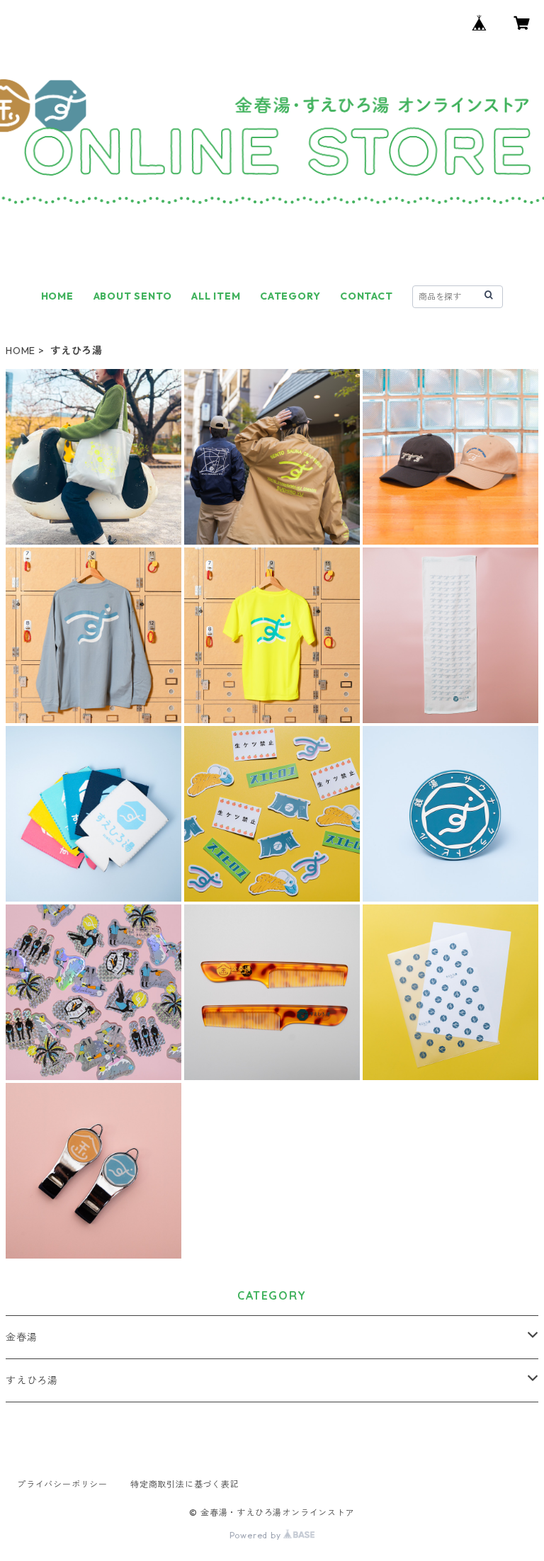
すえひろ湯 (32, 1380)
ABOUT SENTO (133, 296)
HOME (57, 296)
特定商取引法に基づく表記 (184, 1484)
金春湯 (21, 1337)
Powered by (257, 1535)
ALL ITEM (215, 296)
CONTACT (366, 296)
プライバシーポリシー (62, 1484)
